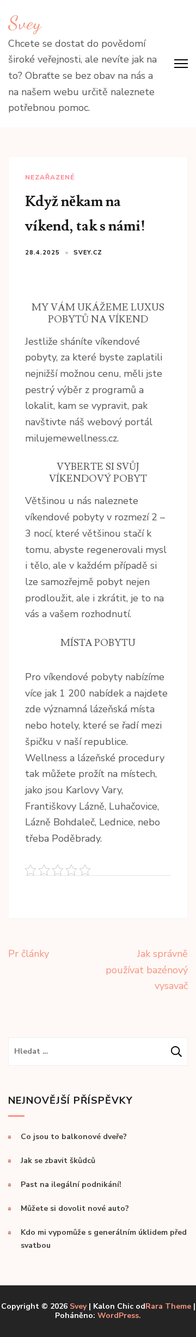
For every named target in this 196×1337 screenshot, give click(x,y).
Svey (24, 22)
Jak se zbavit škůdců (58, 1160)
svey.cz (88, 252)
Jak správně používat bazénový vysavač (147, 969)
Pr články (28, 953)
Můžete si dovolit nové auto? (75, 1208)
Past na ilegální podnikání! (71, 1184)
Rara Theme (168, 1306)
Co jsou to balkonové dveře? (74, 1136)
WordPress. (119, 1315)
